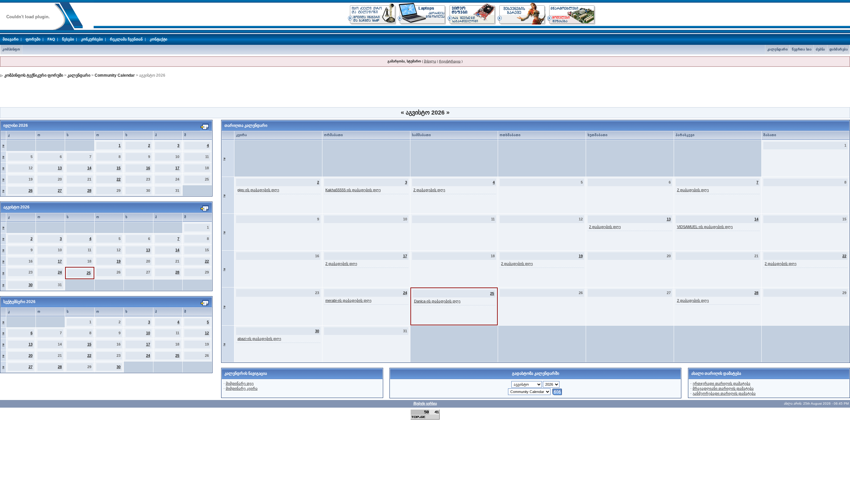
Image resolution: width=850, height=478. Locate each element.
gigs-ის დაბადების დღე (258, 190)
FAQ (51, 39)
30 (31, 285)
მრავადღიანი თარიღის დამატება (723, 388)
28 (89, 191)
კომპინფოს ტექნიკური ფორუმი (33, 75)
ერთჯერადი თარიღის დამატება (721, 383)
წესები (68, 39)
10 (148, 333)
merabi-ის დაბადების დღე (348, 300)
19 (119, 261)
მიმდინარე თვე (240, 383)
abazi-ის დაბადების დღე (259, 339)
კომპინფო (11, 49)
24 (60, 272)
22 (119, 179)
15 (119, 168)
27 (60, 191)
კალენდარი (777, 49)
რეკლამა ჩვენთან (126, 39)
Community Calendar (115, 75)
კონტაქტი (158, 39)
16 (148, 168)
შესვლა (430, 61)
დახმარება (838, 49)
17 (177, 168)
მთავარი (11, 39)
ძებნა (820, 49)
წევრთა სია (801, 49)
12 (207, 333)
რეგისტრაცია (450, 61)
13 (60, 168)
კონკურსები (92, 39)
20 (31, 356)
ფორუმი (33, 39)
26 (31, 191)
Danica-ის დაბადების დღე (437, 301)
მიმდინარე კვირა (242, 388)
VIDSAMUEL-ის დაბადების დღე (705, 227)
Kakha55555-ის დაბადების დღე (353, 190)
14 (89, 168)
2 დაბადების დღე (429, 190)
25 (89, 273)
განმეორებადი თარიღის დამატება (724, 393)
